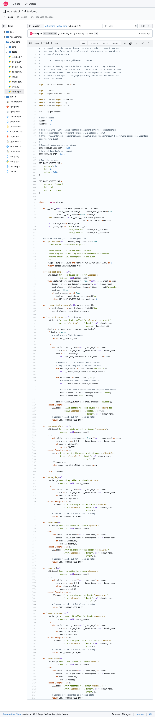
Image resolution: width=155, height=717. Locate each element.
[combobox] (120, 26)
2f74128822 (50, 33)
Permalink (94, 43)
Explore (16, 3)
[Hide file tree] (4, 26)
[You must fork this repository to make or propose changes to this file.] (142, 43)
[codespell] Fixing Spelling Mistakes (75, 33)
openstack (14, 11)
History (115, 43)
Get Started (30, 3)
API (150, 714)
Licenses (140, 714)
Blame (105, 43)
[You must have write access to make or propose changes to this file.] (148, 43)
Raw (83, 43)
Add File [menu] (145, 26)
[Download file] (124, 43)
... (96, 33)
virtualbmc (30, 11)
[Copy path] (80, 26)
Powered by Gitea (12, 714)
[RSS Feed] (136, 43)
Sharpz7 (37, 33)
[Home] (6, 3)
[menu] (116, 714)
